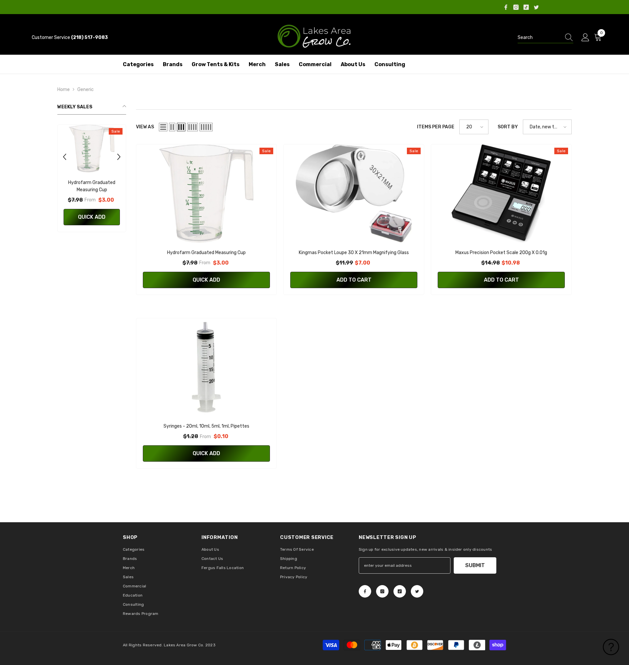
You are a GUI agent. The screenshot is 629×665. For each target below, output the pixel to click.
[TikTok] (526, 7)
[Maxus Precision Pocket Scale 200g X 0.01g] (501, 193)
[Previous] (64, 157)
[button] (163, 127)
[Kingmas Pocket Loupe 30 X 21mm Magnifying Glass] (354, 193)
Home (63, 89)
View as (145, 127)
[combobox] (539, 37)
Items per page (435, 127)
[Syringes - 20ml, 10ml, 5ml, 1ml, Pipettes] (206, 367)
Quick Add (91, 217)
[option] (92, 179)
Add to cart (354, 280)
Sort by (508, 127)
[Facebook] (505, 7)
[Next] (119, 157)
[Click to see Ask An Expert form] (611, 647)
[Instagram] (516, 7)
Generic (85, 89)
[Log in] (585, 38)
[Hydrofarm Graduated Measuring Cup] (92, 149)
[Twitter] (536, 7)
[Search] (545, 37)
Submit (475, 565)
